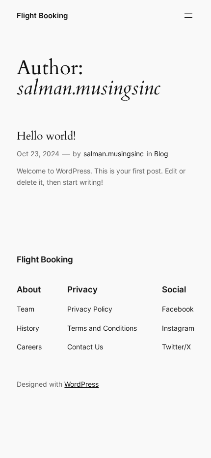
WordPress (81, 384)
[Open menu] (188, 16)
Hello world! (46, 136)
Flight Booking (42, 15)
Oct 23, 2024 (38, 153)
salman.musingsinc (113, 153)
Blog (161, 153)
